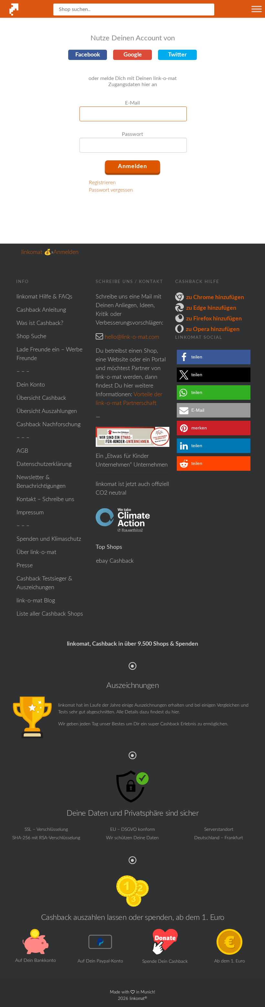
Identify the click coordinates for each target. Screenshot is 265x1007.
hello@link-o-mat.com (132, 337)
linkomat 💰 (36, 252)
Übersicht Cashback (41, 398)
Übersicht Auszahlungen (46, 411)
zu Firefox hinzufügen (214, 319)
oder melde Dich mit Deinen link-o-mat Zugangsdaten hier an (133, 81)
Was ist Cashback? (39, 323)
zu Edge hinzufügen (211, 308)
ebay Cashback (115, 561)
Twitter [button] (177, 55)
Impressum (30, 513)
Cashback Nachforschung (48, 425)
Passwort (132, 134)
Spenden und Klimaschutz (48, 539)
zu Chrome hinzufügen (215, 297)
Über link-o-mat (36, 552)
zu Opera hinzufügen (212, 329)
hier (175, 712)
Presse (24, 566)
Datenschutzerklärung (43, 464)
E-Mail (132, 103)
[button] (213, 357)
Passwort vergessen (111, 190)
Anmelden (66, 252)
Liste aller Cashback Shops (49, 614)
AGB (22, 451)
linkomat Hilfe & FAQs (44, 297)
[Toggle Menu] (256, 9)
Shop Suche (31, 336)
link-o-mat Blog (35, 601)
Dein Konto (30, 385)
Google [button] (132, 55)
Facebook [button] (87, 55)
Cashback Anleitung (41, 310)
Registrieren (102, 182)
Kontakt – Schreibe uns (45, 499)
